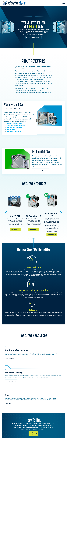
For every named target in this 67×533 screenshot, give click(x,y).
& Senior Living (20, 125)
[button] (6, 213)
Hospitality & (11, 131)
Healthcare (11, 125)
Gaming (18, 131)
